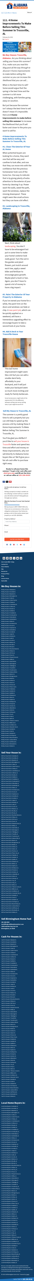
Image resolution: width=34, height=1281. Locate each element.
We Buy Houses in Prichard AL (8, 704)
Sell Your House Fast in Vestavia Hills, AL (10, 838)
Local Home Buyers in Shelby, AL (9, 1176)
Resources (4, 571)
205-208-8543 (24, 475)
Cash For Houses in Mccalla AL (8, 995)
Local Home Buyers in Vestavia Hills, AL (10, 1188)
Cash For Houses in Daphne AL (8, 1050)
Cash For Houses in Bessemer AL (8, 944)
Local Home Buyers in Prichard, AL (9, 1220)
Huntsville (4, 581)
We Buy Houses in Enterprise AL (8, 695)
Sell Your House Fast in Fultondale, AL (10, 783)
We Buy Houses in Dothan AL (8, 680)
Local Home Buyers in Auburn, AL (9, 1199)
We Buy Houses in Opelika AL (8, 693)
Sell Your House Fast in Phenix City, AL (10, 853)
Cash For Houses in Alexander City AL (10, 1077)
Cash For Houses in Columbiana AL (9, 955)
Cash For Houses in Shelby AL (8, 1009)
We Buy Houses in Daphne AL (8, 699)
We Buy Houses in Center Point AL (9, 600)
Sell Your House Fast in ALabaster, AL (9, 756)
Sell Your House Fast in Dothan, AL (9, 847)
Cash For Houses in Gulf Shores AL (9, 1092)
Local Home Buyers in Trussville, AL (9, 1184)
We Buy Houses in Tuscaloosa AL (9, 670)
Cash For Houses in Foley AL (7, 1067)
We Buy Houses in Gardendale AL (9, 619)
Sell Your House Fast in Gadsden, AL (9, 857)
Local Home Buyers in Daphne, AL (9, 1216)
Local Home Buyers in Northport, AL (9, 1218)
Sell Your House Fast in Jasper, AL (9, 800)
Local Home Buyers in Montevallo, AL (10, 1260)
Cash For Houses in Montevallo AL (9, 1094)
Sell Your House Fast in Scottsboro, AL (10, 891)
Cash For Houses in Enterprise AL (8, 1045)
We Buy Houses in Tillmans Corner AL (10, 720)
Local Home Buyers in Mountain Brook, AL (11, 1165)
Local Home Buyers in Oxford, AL (9, 1226)
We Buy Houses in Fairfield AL (8, 611)
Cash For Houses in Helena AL (8, 971)
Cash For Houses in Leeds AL (8, 988)
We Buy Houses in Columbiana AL (9, 604)
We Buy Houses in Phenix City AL (8, 687)
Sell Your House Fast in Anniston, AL (9, 872)
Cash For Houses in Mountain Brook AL (10, 999)
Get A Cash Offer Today (7, 562)
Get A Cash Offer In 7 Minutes (9, 13)
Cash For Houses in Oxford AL (8, 1060)
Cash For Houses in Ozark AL (8, 1081)
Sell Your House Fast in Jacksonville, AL (10, 906)
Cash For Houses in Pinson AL (8, 1005)
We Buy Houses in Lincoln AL (8, 640)
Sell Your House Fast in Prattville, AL (9, 855)
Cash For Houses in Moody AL (8, 997)
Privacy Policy (5, 574)
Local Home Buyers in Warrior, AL (9, 1191)
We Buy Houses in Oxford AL (7, 710)
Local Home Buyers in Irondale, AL (9, 1148)
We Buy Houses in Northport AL (8, 701)
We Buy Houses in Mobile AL (7, 678)
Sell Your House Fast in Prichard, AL (9, 870)
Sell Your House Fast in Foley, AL (8, 882)
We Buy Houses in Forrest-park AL (9, 615)
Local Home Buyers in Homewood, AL (10, 1140)
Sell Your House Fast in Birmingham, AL (10, 762)
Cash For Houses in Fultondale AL (9, 967)
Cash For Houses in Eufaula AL (8, 1096)
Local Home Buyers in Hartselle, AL (9, 1246)
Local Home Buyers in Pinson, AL (9, 1172)
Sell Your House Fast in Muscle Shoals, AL (10, 904)
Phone (6, 525)
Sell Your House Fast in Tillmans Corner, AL (11, 887)
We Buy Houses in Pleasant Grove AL (9, 657)
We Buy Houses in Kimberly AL (8, 636)
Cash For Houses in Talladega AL (9, 1016)
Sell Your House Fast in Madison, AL (9, 809)
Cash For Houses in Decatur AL (8, 959)
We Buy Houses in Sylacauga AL (8, 663)
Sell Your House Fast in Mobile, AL (9, 844)
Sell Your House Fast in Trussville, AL (9, 834)
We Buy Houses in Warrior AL (8, 674)
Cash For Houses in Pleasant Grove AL (10, 1007)
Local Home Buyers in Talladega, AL (9, 1182)
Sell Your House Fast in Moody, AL (9, 813)
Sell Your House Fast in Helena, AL (9, 787)
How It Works (5, 567)
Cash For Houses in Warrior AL (8, 1024)
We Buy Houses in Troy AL (7, 714)
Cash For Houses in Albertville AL (8, 1058)
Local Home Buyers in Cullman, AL (9, 1123)
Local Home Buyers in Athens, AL (9, 1214)
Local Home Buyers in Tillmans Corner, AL (11, 1237)
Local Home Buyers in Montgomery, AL (10, 1193)
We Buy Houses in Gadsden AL (8, 691)
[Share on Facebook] (4, 482)
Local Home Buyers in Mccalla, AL (9, 1161)
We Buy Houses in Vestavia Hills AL (9, 672)
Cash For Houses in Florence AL (8, 1035)
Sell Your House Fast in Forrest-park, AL (10, 781)
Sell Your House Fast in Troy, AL (8, 880)
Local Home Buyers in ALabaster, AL (9, 1106)
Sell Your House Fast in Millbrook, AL (9, 889)
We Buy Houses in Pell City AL (8, 653)
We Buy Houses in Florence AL (8, 685)
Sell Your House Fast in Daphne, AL (9, 866)
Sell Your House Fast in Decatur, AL (9, 775)
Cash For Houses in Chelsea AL (8, 952)
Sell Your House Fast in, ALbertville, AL (10, 874)
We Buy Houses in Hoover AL (8, 625)
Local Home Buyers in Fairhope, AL (9, 1229)
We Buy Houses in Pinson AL (7, 655)
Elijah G (6, 39)
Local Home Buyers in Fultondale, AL (10, 1134)
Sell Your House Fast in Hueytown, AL (10, 794)
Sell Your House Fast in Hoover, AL (9, 792)
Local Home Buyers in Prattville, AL (9, 1205)
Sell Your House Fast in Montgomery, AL (10, 842)
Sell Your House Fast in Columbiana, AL (10, 771)
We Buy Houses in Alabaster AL (8, 590)
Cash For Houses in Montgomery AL (9, 1026)
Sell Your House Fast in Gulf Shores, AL (10, 908)
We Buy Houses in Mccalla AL (8, 644)
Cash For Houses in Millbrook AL (8, 1073)
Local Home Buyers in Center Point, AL (10, 1117)
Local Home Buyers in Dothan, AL (9, 1197)
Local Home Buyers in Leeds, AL (8, 1155)
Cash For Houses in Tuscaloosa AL (9, 1020)
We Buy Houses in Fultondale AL (8, 617)
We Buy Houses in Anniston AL (8, 706)
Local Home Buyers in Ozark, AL (8, 1248)
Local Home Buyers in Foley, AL (8, 1233)
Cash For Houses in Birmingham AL (9, 946)
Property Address (10, 519)
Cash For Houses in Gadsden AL (8, 1041)
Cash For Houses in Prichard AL (8, 1054)
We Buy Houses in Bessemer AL (8, 594)
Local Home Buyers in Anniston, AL (9, 1222)
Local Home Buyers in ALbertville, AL (9, 1224)
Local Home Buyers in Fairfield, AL (9, 1127)
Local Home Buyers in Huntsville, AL (9, 1146)
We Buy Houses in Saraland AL (8, 733)
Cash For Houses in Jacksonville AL (9, 1090)
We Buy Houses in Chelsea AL (8, 602)
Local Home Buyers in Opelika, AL (9, 1210)
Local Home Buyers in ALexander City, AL (10, 1243)
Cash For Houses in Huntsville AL (8, 980)
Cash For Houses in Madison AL (8, 993)
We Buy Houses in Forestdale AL (8, 613)
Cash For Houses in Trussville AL (8, 1018)
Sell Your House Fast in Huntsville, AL (9, 796)
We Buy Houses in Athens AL (7, 697)
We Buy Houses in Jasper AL (7, 634)
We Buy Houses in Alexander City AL (9, 727)
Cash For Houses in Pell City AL (8, 1003)
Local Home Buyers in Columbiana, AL (10, 1121)
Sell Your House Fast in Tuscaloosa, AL (10, 836)
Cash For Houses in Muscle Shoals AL (9, 1088)
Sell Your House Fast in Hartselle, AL (9, 895)
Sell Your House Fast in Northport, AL (9, 868)
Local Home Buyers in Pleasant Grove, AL (11, 1174)
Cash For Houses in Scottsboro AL (9, 1075)
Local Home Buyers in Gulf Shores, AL (10, 1258)
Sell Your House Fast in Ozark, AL (9, 897)
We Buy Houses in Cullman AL (8, 606)
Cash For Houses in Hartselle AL (8, 1079)
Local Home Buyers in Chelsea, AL (9, 1119)
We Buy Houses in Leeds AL (7, 638)
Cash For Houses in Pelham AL (8, 1001)
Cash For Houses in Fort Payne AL (9, 1086)
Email (6, 532)
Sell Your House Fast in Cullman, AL (9, 773)
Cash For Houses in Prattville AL (8, 1039)
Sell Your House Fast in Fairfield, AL (9, 777)
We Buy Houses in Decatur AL (8, 609)
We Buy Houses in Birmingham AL (9, 596)
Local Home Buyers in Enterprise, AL (9, 1212)
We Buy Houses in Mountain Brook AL (10, 649)
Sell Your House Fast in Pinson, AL (9, 821)
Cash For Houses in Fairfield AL (8, 961)
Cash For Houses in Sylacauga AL (9, 1014)
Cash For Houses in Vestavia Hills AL (9, 1022)
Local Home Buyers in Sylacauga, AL (9, 1180)
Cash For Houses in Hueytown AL (9, 978)
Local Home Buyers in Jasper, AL (8, 1150)
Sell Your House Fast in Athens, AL (9, 863)
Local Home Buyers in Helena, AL (9, 1138)
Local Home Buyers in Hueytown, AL (9, 1144)
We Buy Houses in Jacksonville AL (9, 739)
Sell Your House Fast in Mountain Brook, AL (11, 815)
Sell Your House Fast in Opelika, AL (9, 859)
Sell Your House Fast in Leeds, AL (8, 804)
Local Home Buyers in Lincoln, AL (9, 1157)
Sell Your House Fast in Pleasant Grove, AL (11, 823)
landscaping (10, 246)
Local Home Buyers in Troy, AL (8, 1231)
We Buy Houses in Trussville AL (8, 668)
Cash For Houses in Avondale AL (8, 942)
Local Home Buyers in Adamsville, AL (10, 1178)
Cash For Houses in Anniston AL (8, 1056)
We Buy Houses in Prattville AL (8, 689)
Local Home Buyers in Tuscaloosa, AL (10, 1186)
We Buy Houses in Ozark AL (7, 731)
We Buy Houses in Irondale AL (8, 632)
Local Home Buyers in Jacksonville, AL (10, 1256)
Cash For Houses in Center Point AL (9, 950)
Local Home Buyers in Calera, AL (9, 1115)
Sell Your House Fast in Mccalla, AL (9, 811)
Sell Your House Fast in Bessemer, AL (9, 760)
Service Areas (5, 578)
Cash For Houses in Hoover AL (8, 976)
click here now (9, 473)
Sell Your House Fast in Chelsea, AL (9, 768)
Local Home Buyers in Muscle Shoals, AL (10, 1254)
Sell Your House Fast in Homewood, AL (10, 790)
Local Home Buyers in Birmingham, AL (10, 1112)
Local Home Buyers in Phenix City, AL (10, 1203)
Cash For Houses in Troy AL (7, 1064)
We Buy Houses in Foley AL (7, 716)
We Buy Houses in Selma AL (7, 718)
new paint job (15, 310)
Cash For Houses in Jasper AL (8, 984)
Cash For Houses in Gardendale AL (9, 969)
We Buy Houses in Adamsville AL (8, 661)
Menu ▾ (29, 12)
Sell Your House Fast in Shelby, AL (9, 825)
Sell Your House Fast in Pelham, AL (9, 817)
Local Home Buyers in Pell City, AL (9, 1169)
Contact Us (4, 564)
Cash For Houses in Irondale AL (8, 982)
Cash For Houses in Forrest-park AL (9, 965)
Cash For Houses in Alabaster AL (8, 940)
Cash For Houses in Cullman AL (8, 957)
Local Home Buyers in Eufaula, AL (9, 1262)
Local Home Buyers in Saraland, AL (9, 1250)
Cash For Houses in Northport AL (9, 1052)
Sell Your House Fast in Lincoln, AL (9, 806)
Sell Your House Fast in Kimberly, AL (9, 802)
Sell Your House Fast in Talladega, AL (9, 832)
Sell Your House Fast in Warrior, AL (9, 840)
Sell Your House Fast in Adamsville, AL (10, 828)
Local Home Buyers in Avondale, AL (9, 1108)
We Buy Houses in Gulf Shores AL (8, 742)
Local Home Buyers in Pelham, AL (9, 1167)
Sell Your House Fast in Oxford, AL (9, 876)
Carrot (27, 1274)
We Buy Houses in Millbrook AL (8, 723)
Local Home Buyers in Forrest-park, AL (10, 1131)
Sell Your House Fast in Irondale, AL (9, 798)
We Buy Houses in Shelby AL (7, 659)
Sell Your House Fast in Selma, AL (9, 885)
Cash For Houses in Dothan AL (8, 1031)
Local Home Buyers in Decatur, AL (9, 1125)
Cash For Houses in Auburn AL (8, 1033)
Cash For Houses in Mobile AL (8, 1028)
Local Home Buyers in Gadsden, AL (9, 1207)
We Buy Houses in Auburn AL (8, 682)
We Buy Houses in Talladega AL (8, 666)
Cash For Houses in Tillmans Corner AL (10, 1071)
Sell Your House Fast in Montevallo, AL (10, 910)
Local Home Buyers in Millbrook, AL (9, 1239)
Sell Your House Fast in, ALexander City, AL (11, 893)
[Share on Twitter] (7, 482)
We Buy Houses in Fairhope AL (8, 712)
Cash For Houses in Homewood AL (9, 974)
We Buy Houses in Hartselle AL (8, 729)
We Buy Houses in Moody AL (7, 647)
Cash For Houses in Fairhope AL (8, 1062)
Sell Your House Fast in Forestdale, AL (10, 779)
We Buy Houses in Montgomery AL (9, 676)
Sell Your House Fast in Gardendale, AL (10, 785)
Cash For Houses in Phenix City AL (9, 1037)
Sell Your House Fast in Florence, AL (9, 851)
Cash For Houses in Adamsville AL (9, 1012)
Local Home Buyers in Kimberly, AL (9, 1153)
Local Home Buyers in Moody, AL (9, 1163)
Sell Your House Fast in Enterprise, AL (9, 861)
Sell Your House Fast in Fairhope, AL (9, 878)
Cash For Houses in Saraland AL (8, 1083)
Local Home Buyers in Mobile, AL (9, 1195)
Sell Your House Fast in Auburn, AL (9, 849)
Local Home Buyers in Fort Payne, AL (9, 1252)
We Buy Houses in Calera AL (7, 598)
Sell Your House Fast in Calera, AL (9, 764)
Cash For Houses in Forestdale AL (9, 963)
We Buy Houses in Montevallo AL (8, 744)
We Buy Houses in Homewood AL (9, 623)
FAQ (2, 569)
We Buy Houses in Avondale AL (8, 592)
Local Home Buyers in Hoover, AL (9, 1142)
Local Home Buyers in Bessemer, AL (9, 1110)
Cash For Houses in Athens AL (8, 1047)
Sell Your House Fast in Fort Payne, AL (10, 901)
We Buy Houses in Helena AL (7, 621)
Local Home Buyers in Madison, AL (9, 1159)
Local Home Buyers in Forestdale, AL (9, 1129)
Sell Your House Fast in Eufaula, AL (9, 912)
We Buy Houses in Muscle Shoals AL (9, 737)
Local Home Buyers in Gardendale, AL (10, 1136)
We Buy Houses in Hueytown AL (8, 628)
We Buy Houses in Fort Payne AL (8, 735)
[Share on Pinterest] (10, 482)
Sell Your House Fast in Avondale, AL (9, 758)
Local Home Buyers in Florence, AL (9, 1201)
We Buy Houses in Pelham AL (8, 651)
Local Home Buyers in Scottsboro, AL (10, 1241)
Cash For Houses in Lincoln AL (8, 990)
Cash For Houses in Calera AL (8, 948)
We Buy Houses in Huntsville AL (8, 630)
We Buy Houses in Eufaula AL (8, 746)
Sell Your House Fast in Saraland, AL (9, 899)
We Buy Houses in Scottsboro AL (8, 725)
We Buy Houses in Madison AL (8, 642)
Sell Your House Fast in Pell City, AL (9, 819)
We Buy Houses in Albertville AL (8, 708)
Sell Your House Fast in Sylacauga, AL (10, 830)
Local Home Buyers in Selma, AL (8, 1235)
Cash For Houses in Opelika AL (8, 1043)
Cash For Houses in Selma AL (8, 1069)
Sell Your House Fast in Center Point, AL (10, 766)
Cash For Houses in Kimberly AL (8, 986)
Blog (2, 576)
